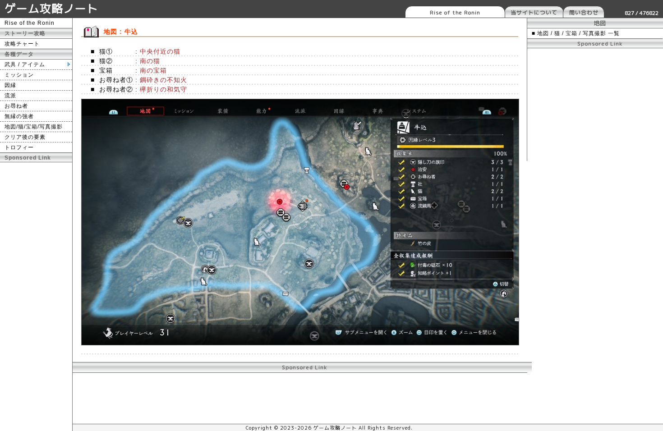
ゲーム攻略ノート (51, 8)
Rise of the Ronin (455, 12)
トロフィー (19, 147)
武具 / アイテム (25, 64)
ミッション (19, 75)
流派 (10, 95)
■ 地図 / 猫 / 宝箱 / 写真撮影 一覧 (576, 33)
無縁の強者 (19, 116)
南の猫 (150, 60)
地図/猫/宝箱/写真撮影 (34, 127)
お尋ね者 (16, 106)
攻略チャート (22, 44)
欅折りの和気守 (163, 89)
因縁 (10, 85)
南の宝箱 (153, 70)
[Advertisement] (595, 104)
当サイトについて (534, 12)
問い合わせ (584, 12)
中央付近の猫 (160, 51)
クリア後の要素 (25, 137)
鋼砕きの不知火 (163, 79)
